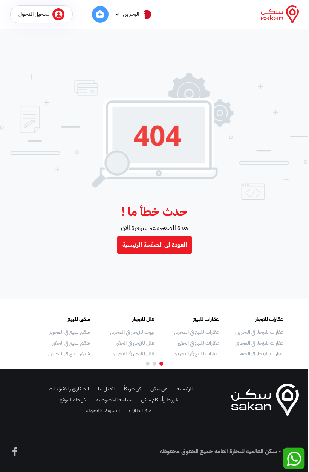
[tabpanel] (254, 337)
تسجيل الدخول (33, 14)
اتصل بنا (108, 389)
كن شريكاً (134, 389)
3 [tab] (148, 364)
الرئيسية (185, 389)
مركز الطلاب (142, 411)
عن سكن (161, 389)
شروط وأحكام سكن (161, 400)
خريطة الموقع (75, 400)
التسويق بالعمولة (105, 411)
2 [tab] (154, 364)
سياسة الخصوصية (116, 400)
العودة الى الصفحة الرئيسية (154, 245)
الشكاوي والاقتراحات (71, 389)
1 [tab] (161, 364)
